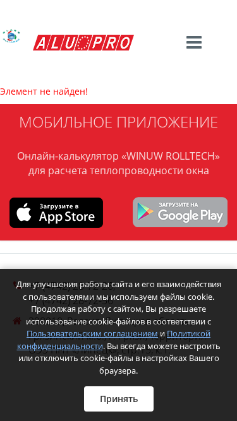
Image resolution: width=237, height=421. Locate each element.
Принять (119, 399)
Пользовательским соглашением (92, 333)
